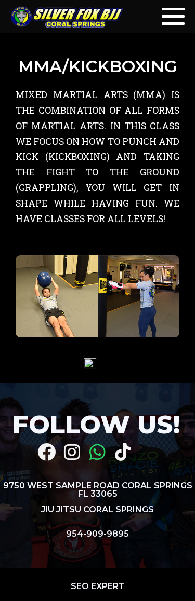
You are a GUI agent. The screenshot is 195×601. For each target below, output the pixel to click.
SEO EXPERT (98, 586)
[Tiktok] (123, 452)
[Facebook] (46, 452)
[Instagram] (72, 452)
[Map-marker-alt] (148, 452)
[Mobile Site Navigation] (173, 16)
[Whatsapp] (97, 452)
